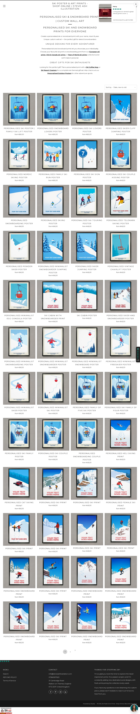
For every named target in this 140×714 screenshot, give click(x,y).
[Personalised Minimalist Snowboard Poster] (87, 342)
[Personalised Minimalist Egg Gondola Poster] (19, 296)
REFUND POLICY (10, 677)
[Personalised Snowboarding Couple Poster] (87, 434)
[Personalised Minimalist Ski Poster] (53, 388)
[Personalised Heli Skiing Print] (121, 434)
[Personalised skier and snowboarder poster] (121, 296)
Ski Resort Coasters (49, 70)
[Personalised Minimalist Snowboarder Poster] (53, 342)
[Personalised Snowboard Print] (19, 617)
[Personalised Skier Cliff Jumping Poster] (121, 109)
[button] (135, 4)
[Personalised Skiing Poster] (53, 201)
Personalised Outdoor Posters (59, 73)
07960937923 (54, 677)
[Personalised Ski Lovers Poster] (87, 109)
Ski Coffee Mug (92, 67)
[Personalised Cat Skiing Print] (19, 483)
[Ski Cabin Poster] (87, 296)
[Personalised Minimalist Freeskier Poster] (121, 342)
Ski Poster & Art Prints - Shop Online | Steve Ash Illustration (70, 6)
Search (6, 674)
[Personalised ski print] (19, 529)
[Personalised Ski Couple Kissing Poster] (121, 155)
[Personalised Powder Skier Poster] (19, 247)
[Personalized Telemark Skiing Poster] (121, 201)
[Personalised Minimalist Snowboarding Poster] (19, 342)
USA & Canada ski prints (55, 55)
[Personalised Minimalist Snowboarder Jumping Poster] (53, 247)
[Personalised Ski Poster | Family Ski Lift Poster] (19, 109)
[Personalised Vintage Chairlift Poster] (121, 247)
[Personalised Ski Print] (53, 483)
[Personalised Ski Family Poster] (19, 434)
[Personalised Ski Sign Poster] (87, 155)
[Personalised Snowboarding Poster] (19, 201)
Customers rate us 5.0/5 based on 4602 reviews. (29, 661)
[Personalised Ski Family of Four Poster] (121, 388)
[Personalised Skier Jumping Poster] (87, 247)
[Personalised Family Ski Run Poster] (53, 155)
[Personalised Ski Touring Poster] (87, 201)
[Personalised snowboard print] (19, 572)
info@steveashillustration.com (60, 674)
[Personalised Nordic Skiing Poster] (19, 155)
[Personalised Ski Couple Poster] (53, 434)
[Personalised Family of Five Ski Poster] (87, 388)
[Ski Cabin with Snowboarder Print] (53, 296)
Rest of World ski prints (77, 55)
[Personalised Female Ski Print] (121, 483)
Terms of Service (9, 681)
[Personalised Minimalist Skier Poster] (19, 388)
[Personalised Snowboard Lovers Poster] (53, 109)
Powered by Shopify (89, 703)
